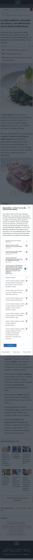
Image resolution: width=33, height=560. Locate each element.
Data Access (16, 352)
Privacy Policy (27, 352)
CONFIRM (10, 345)
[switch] (25, 246)
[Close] (29, 208)
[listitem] (16, 241)
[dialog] (16, 280)
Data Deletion (6, 352)
